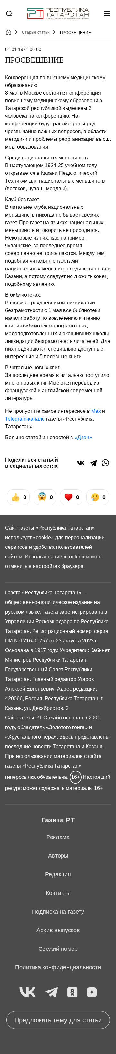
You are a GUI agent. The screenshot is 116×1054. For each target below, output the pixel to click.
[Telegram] (93, 462)
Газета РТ (58, 820)
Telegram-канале (25, 418)
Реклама (58, 837)
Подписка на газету (58, 911)
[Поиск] (9, 13)
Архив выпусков (58, 930)
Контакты (58, 893)
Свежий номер (58, 949)
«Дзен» (83, 437)
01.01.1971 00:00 (23, 49)
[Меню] (107, 13)
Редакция (58, 874)
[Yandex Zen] (92, 992)
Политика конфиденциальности (58, 967)
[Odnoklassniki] (72, 992)
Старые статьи (36, 32)
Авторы (58, 856)
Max (96, 411)
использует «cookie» (29, 537)
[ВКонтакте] (80, 462)
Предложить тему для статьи (58, 1020)
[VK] (27, 992)
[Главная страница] (58, 14)
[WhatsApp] (105, 462)
